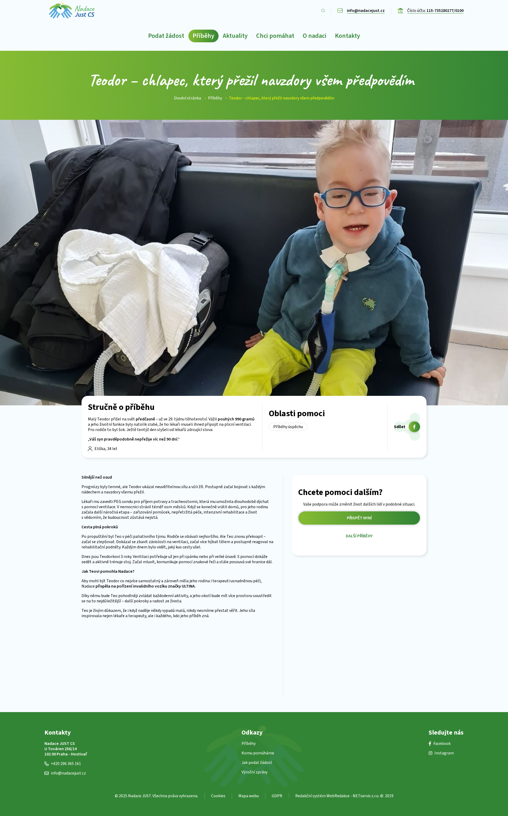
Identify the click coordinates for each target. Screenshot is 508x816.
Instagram (444, 753)
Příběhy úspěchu (288, 427)
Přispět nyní (359, 518)
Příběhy (215, 98)
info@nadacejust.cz (68, 773)
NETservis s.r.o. (366, 796)
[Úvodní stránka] (71, 10)
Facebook (442, 743)
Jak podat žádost (257, 762)
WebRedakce (338, 796)
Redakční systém (310, 796)
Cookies (218, 796)
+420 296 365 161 (66, 763)
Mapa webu (248, 796)
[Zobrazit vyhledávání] (323, 10)
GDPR (277, 796)
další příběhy (359, 536)
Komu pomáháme (258, 753)
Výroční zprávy (254, 772)
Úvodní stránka (187, 98)
